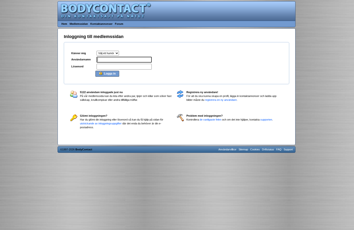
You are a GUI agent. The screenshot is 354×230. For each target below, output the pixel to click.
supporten (266, 119)
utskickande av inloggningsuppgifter (101, 123)
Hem (64, 23)
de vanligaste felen (210, 119)
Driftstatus (268, 149)
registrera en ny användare (221, 99)
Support (288, 149)
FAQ (279, 149)
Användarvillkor (227, 149)
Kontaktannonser (101, 23)
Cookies (255, 149)
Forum (119, 23)
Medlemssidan (79, 23)
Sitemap (243, 149)
